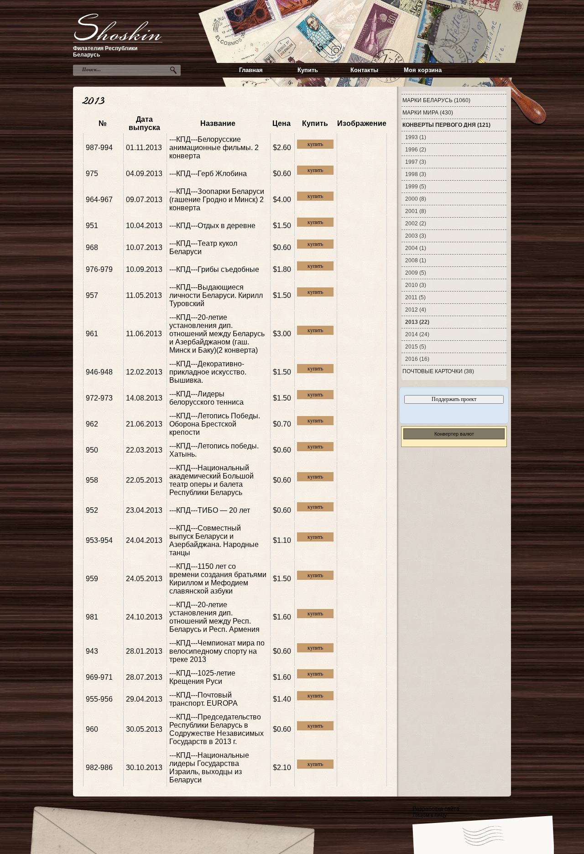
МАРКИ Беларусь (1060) (436, 100)
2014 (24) (417, 334)
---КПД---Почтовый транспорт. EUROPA (203, 699)
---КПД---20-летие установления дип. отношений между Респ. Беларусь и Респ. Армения (214, 617)
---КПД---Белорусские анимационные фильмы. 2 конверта (214, 147)
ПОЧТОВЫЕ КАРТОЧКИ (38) (438, 371)
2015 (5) (415, 347)
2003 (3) (415, 236)
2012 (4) (415, 310)
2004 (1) (415, 248)
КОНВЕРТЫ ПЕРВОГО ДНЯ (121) (446, 125)
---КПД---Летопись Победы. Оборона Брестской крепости (214, 424)
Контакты (364, 70)
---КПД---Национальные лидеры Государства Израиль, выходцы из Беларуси (209, 767)
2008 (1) (415, 260)
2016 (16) (417, 359)
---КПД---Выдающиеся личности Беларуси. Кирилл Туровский (216, 295)
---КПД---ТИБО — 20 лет (209, 510)
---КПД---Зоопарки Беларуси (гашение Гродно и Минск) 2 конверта (216, 199)
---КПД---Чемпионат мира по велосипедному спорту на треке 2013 (217, 651)
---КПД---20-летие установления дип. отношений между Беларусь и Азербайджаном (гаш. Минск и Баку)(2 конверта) (217, 333)
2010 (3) (415, 285)
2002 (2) (415, 223)
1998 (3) (415, 174)
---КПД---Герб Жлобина (208, 173)
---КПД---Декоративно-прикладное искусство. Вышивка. (207, 372)
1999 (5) (415, 186)
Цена (281, 123)
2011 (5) (415, 297)
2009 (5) (415, 273)
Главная (251, 70)
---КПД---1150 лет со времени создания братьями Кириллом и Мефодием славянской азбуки (217, 578)
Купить (307, 70)
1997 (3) (415, 162)
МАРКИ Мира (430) (427, 112)
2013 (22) (417, 322)
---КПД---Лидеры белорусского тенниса (206, 398)
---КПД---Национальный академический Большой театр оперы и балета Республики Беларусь (211, 480)
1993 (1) (415, 137)
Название (217, 123)
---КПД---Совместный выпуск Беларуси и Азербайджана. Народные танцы (214, 540)
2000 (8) (415, 199)
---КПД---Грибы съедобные (214, 269)
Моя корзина (423, 70)
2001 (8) (415, 211)
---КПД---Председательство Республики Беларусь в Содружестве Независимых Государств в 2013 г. (216, 729)
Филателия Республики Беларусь (105, 51)
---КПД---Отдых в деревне (212, 225)
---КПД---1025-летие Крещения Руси (202, 677)
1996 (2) (415, 149)
